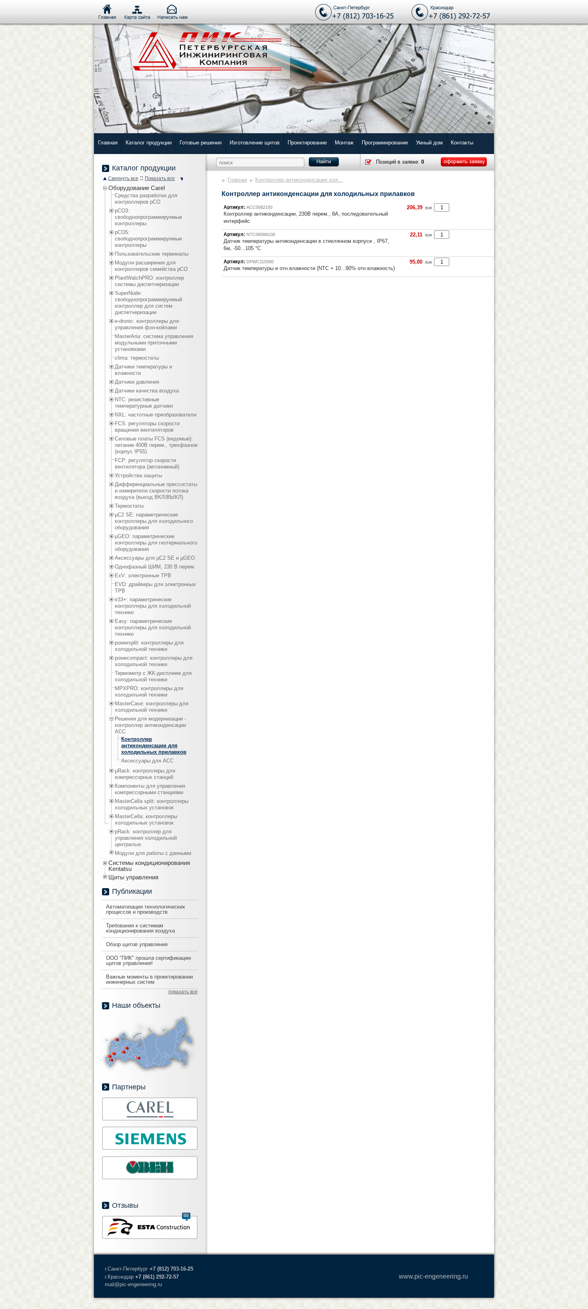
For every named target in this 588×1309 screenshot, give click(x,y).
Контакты (462, 143)
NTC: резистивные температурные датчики (144, 402)
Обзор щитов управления (137, 944)
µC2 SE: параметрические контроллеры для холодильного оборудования (154, 521)
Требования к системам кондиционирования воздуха (140, 928)
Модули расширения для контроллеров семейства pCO (151, 266)
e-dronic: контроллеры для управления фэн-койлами (147, 324)
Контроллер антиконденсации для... (299, 180)
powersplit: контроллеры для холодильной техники (149, 646)
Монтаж (344, 143)
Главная (108, 143)
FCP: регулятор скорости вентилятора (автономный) (147, 463)
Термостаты (129, 506)
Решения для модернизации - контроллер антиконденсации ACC (150, 725)
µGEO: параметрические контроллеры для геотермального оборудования (156, 542)
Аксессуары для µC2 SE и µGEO (155, 558)
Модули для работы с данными (153, 853)
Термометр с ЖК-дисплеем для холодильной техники (153, 676)
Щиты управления (133, 877)
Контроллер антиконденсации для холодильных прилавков (153, 745)
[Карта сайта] (137, 12)
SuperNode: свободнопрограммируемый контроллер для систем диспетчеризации (148, 302)
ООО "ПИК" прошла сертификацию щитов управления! (148, 960)
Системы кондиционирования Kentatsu (149, 865)
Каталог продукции (149, 143)
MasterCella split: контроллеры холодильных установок (151, 804)
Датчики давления (137, 382)
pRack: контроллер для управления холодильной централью (146, 838)
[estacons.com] (150, 1237)
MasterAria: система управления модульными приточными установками (154, 342)
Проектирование (307, 143)
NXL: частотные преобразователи (155, 415)
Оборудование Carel (136, 187)
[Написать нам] (172, 12)
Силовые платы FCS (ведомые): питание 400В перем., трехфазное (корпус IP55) (156, 445)
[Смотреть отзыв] (186, 1217)
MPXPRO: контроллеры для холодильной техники (149, 691)
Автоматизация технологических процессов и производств (145, 909)
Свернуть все (123, 178)
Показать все (160, 178)
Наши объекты (136, 1005)
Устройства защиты (138, 475)
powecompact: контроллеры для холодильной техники (153, 661)
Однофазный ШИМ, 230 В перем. (155, 567)
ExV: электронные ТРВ (143, 575)
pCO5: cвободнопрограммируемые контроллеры (148, 238)
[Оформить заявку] (464, 161)
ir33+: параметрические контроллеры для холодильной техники (153, 605)
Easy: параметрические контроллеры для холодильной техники (153, 627)
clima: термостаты (137, 358)
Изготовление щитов (255, 143)
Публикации (132, 891)
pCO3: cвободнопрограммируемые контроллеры (148, 217)
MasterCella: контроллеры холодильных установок (146, 819)
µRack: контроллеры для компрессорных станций (145, 774)
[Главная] (107, 12)
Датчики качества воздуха (147, 391)
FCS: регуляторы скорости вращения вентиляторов (147, 426)
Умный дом (429, 143)
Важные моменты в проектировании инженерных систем (149, 979)
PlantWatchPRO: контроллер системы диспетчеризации (149, 281)
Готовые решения (201, 143)
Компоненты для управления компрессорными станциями (150, 789)
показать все (183, 992)
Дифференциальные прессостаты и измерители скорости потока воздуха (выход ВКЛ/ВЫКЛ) (156, 490)
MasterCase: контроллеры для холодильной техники (151, 707)
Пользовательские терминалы (151, 254)
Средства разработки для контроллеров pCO (146, 198)
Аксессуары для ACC (147, 761)
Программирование (385, 143)
